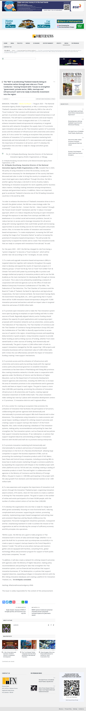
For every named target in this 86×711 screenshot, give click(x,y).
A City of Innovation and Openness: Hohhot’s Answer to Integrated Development (9, 654)
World (28, 43)
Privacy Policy (68, 709)
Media (66, 43)
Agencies (6, 99)
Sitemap (75, 709)
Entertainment (48, 43)
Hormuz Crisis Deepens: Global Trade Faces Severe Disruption (75, 153)
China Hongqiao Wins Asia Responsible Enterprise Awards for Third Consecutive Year (47, 654)
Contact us (7, 47)
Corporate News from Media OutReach (45, 99)
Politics (19, 43)
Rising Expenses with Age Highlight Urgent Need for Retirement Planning (75, 122)
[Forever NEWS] (43, 36)
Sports (59, 43)
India (12, 43)
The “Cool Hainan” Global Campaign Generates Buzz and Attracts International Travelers (29, 654)
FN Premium (75, 43)
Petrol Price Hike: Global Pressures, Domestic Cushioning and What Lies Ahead (75, 142)
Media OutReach (25, 104)
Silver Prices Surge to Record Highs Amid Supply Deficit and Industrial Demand (47, 689)
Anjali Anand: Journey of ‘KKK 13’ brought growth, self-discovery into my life (15, 611)
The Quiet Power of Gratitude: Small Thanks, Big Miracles (76, 132)
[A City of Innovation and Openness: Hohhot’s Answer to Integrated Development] (10, 645)
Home (5, 43)
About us (61, 709)
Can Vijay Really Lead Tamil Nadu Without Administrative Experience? (76, 112)
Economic (36, 43)
